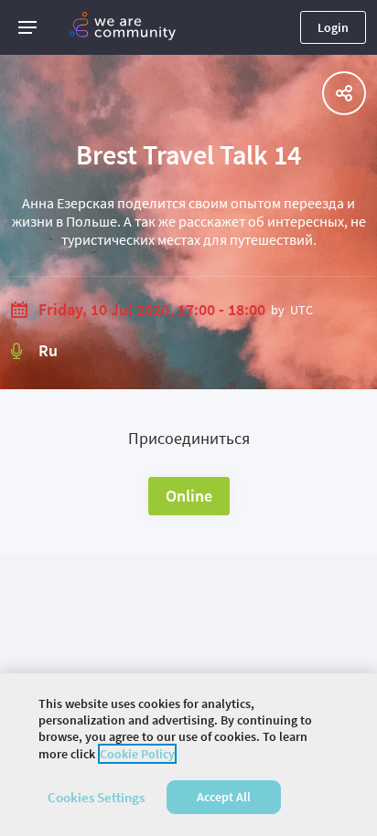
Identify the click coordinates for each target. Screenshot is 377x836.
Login (333, 27)
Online (189, 495)
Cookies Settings (96, 797)
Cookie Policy (137, 754)
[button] (27, 27)
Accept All (224, 796)
